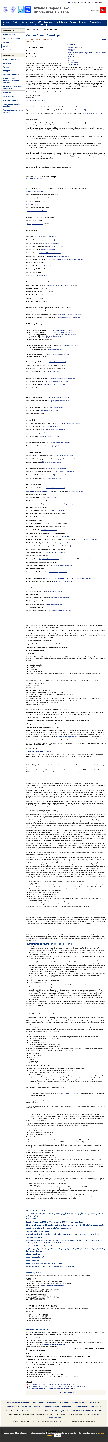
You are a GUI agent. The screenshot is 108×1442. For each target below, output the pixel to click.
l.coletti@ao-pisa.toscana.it (49, 249)
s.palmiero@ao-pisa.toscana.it (35, 100)
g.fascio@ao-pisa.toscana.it (34, 224)
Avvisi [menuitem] (41, 1402)
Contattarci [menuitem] (7, 63)
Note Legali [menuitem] (66, 1407)
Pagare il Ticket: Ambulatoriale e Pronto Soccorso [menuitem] (11, 81)
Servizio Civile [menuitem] (95, 1402)
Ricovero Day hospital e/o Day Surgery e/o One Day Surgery (87, 53)
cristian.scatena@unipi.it (56, 407)
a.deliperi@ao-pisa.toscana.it (60, 598)
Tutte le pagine (73, 64)
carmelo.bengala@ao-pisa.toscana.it (37, 198)
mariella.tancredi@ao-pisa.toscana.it (54, 475)
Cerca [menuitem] (85, 22)
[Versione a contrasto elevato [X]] (85, 2)
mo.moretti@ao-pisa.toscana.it (64, 332)
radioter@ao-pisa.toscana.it (57, 362)
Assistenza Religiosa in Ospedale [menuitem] (11, 105)
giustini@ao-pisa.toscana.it (56, 349)
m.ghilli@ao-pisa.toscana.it (34, 179)
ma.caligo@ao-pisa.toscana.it (64, 472)
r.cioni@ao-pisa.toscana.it (54, 604)
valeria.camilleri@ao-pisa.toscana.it (54, 266)
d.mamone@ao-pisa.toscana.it (63, 565)
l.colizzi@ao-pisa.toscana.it (34, 191)
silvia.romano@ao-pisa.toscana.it (51, 462)
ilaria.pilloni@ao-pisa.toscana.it (51, 336)
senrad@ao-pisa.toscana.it (61, 354)
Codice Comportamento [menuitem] (15, 1411)
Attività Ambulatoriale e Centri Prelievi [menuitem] (12, 87)
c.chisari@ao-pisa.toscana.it (49, 497)
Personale (71, 49)
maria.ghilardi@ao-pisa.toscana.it (36, 275)
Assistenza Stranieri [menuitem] (10, 100)
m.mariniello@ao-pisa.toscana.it (59, 256)
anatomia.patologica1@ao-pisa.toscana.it (58, 397)
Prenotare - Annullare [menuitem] (11, 75)
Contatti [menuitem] (64, 22)
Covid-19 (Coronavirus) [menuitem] (11, 59)
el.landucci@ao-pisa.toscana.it (55, 430)
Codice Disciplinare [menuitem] (81, 1407)
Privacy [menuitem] (37, 1407)
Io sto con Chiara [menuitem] (39, 25)
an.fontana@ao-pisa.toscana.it (60, 443)
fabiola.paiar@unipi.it (33, 204)
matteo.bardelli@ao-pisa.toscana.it (50, 253)
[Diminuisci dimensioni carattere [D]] (69, 2)
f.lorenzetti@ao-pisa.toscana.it (55, 488)
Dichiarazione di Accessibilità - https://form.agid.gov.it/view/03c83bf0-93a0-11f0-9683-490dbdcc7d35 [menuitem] (64, 1411)
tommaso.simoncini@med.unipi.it (64, 504)
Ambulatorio (72, 55)
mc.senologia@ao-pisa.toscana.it (69, 736)
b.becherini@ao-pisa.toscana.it (64, 581)
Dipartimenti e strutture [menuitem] (12, 38)
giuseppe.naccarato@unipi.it (60, 401)
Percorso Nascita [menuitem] (9, 50)
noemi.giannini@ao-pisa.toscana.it (53, 388)
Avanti (70, 1393)
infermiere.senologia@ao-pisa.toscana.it (79, 107)
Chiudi (57, 1435)
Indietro (63, 1393)
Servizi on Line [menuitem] (27, 22)
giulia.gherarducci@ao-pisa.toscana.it (65, 334)
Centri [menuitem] (5, 46)
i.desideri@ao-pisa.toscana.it (58, 572)
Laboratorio (72, 56)
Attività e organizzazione (76, 51)
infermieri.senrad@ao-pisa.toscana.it (85, 110)
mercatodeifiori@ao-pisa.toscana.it (93, 113)
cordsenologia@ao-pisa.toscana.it (93, 130)
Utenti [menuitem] (15, 22)
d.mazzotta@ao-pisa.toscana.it (63, 330)
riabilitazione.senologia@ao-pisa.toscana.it (69, 317)
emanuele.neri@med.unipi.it (55, 591)
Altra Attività (72, 58)
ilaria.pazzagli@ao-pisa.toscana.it (54, 433)
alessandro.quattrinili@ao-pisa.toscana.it (70, 259)
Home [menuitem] (7, 22)
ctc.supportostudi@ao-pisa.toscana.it (79, 578)
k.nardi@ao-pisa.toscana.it (49, 530)
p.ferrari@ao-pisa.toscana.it (49, 426)
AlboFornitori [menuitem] (52, 1402)
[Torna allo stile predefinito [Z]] (104, 2)
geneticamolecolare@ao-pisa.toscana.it (56, 468)
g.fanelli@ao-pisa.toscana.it (49, 410)
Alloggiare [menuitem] (6, 71)
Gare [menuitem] (34, 1402)
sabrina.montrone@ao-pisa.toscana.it (63, 378)
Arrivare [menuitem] (6, 67)
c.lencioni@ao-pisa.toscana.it (71, 345)
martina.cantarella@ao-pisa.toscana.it (56, 381)
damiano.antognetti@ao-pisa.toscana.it (69, 314)
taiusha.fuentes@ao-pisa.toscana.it (54, 384)
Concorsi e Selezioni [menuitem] (79, 1402)
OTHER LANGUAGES (74, 62)
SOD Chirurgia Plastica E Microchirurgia (39, 491)
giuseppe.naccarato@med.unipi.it (36, 211)
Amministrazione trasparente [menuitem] (18, 1402)
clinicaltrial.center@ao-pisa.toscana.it (54, 578)
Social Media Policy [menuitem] (51, 22)
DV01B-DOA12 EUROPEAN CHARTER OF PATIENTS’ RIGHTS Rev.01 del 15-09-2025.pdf (55, 1386)
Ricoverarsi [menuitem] (7, 92)
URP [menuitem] (39, 22)
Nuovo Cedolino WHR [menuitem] (51, 1407)
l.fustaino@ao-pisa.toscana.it (54, 246)
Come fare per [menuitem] (8, 25)
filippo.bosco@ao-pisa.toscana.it (49, 559)
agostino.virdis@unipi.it (66, 543)
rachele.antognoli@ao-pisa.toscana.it (70, 546)
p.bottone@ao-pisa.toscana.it (58, 510)
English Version (73, 60)
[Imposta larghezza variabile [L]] (93, 2)
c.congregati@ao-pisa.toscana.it (65, 459)
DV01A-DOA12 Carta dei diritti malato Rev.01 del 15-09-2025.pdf (48, 1384)
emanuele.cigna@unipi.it (75, 491)
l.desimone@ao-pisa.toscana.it (57, 552)
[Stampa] (103, 39)
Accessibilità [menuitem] (96, 1407)
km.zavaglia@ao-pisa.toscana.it (51, 478)
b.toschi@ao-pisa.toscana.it (64, 456)
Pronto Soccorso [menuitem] (9, 34)
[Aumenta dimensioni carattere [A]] (72, 2)
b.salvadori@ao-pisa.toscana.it (54, 446)
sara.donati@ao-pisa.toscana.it (49, 436)
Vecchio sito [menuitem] (94, 22)
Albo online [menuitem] (64, 1402)
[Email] (105, 39)
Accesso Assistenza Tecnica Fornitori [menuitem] (13, 111)
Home (33, 29)
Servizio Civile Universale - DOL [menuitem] (19, 1407)
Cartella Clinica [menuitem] (8, 96)
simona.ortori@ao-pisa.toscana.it (61, 611)
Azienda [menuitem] (73, 22)
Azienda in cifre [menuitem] (24, 25)
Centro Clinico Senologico (44, 35)
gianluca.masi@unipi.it (62, 536)
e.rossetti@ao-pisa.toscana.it (50, 243)
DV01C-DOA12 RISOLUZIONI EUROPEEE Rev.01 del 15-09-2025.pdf (49, 1388)
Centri (38, 29)
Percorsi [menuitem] (6, 42)
